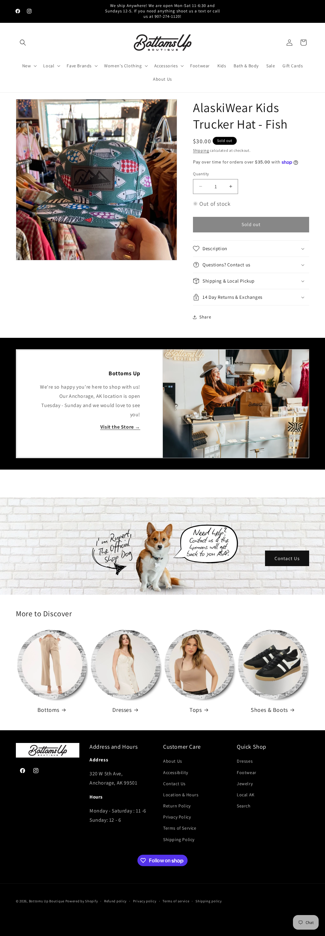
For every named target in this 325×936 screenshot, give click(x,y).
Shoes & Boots (269, 709)
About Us (172, 761)
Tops (195, 709)
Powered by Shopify (81, 901)
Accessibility (175, 772)
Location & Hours (181, 795)
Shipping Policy (179, 839)
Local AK (246, 795)
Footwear (246, 772)
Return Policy (177, 806)
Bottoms (48, 709)
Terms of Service (179, 828)
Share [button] (205, 317)
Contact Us (287, 558)
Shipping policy (209, 901)
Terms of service (175, 901)
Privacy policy (144, 901)
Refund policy (115, 901)
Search (244, 806)
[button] (23, 43)
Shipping (201, 150)
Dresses (121, 709)
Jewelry (245, 783)
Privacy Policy (177, 817)
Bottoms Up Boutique (46, 901)
